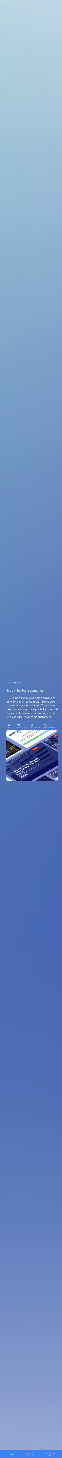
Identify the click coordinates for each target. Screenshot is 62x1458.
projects (50, 1454)
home (10, 1454)
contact (29, 1454)
